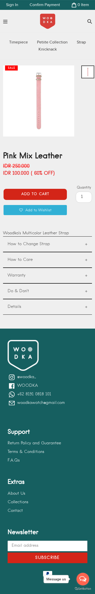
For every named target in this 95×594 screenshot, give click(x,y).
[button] (35, 210)
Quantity (84, 187)
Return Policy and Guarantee (34, 443)
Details (14, 307)
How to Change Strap (29, 244)
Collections (18, 502)
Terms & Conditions (26, 452)
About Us (16, 494)
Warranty (16, 275)
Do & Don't (18, 291)
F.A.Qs (14, 461)
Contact (15, 511)
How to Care (20, 260)
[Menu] (5, 21)
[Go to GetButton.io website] (83, 588)
